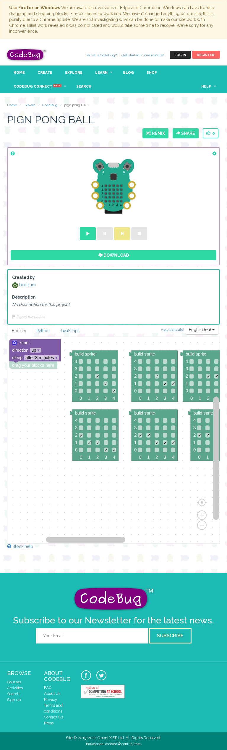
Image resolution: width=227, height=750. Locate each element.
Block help (22, 546)
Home (19, 73)
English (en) (200, 329)
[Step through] (122, 233)
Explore (73, 73)
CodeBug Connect (37, 86)
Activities (15, 688)
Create (45, 73)
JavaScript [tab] (69, 330)
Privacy (50, 699)
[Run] (88, 233)
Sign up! (14, 699)
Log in (180, 55)
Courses (14, 682)
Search (83, 86)
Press (48, 723)
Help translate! (173, 329)
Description (23, 297)
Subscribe (170, 635)
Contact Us (53, 717)
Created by (23, 277)
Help (206, 86)
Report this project (30, 317)
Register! (206, 55)
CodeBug (27, 54)
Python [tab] (43, 330)
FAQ (47, 687)
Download (116, 255)
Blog (128, 73)
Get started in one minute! (142, 55)
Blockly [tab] (19, 330)
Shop (152, 73)
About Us (52, 693)
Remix (157, 133)
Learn (101, 73)
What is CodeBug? (102, 55)
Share (187, 133)
